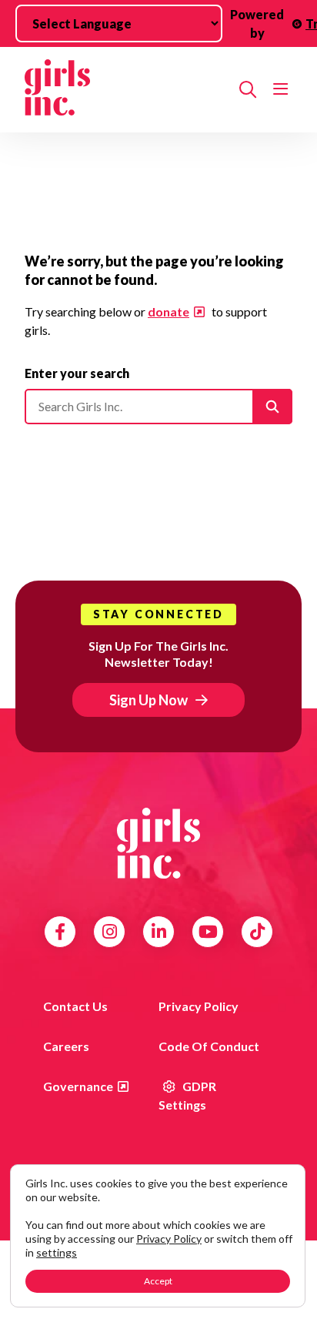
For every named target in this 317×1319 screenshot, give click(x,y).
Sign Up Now (148, 699)
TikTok (257, 931)
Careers (66, 1046)
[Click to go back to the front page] (126, 89)
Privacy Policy (198, 1006)
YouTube (208, 931)
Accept (158, 1281)
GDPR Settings (187, 1095)
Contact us (75, 1006)
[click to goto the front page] (158, 843)
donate (168, 311)
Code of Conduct (208, 1046)
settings (56, 1252)
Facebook (60, 931)
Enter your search (77, 373)
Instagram (110, 931)
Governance (78, 1086)
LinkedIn (159, 931)
